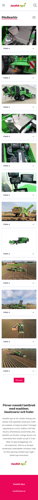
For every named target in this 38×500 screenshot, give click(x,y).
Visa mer (19, 380)
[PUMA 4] (19, 35)
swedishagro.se (19, 491)
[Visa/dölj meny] (3, 5)
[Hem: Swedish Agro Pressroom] (18, 5)
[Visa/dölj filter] (34, 17)
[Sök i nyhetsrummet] (35, 5)
